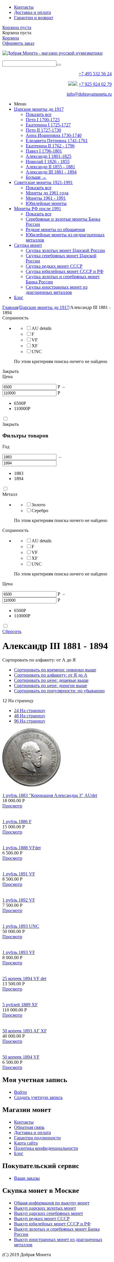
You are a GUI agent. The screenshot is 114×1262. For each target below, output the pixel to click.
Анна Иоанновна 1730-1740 (54, 135)
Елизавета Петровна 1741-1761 (57, 140)
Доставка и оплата (32, 12)
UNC (37, 351)
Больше (36, 177)
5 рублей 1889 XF (20, 1004)
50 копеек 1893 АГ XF (24, 1030)
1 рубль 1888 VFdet (21, 847)
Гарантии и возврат (33, 17)
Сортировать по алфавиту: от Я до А (50, 675)
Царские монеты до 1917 (39, 109)
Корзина (10, 37)
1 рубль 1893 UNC (20, 926)
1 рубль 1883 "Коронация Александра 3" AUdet (49, 795)
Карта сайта (26, 1143)
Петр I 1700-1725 (43, 119)
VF (35, 339)
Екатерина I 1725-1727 (48, 124)
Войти (20, 1092)
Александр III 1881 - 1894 (51, 171)
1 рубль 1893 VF (18, 952)
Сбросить (11, 631)
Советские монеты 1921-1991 (43, 182)
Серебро (40, 510)
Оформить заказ (18, 43)
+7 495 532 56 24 (95, 73)
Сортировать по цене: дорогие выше (50, 685)
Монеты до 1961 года (47, 192)
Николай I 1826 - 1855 (48, 161)
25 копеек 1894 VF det (24, 978)
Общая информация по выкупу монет (51, 1202)
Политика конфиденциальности (46, 1148)
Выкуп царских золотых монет (45, 1208)
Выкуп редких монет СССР (42, 1218)
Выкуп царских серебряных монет (48, 1213)
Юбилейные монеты (46, 203)
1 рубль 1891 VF (18, 873)
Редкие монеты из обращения (55, 229)
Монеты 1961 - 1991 (46, 198)
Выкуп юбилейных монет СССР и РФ (52, 1223)
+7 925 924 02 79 (95, 84)
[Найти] (58, 65)
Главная (10, 307)
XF (35, 345)
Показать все (38, 114)
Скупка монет (28, 245)
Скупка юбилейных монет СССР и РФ (64, 271)
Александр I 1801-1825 (48, 156)
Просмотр (12, 805)
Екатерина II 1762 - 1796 (50, 145)
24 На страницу (29, 710)
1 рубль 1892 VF (18, 900)
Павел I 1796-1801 (44, 151)
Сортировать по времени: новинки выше (55, 669)
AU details (41, 328)
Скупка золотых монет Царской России (65, 250)
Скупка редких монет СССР (54, 266)
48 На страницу (29, 715)
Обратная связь (29, 1127)
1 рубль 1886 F (17, 821)
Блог (18, 297)
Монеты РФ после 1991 (37, 208)
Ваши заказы (27, 1178)
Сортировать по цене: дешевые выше (51, 680)
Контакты (24, 7)
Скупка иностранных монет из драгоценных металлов (56, 290)
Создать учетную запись (38, 1097)
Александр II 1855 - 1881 (50, 166)
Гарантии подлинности (37, 1137)
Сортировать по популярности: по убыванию (59, 690)
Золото (38, 504)
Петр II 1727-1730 (43, 130)
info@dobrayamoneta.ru (89, 94)
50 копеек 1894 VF (20, 1056)
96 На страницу (29, 720)
